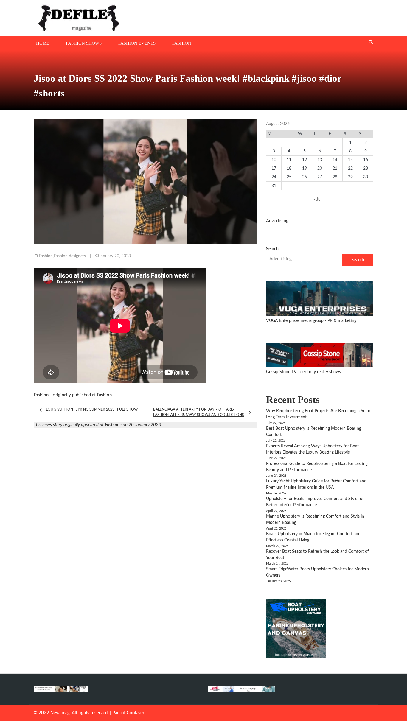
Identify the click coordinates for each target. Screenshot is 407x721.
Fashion (181, 43)
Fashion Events (137, 43)
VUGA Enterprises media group (295, 321)
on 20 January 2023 (133, 425)
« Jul (317, 199)
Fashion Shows (84, 43)
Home (42, 43)
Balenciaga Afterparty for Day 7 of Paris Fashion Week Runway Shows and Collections (198, 412)
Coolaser (135, 713)
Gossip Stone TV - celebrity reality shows (303, 372)
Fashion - (43, 395)
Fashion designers (70, 256)
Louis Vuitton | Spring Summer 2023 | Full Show (92, 409)
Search (272, 249)
